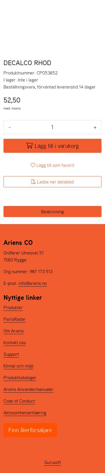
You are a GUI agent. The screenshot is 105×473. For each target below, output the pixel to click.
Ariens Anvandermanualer (29, 389)
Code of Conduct (19, 400)
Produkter (13, 307)
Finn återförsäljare (30, 430)
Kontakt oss (15, 342)
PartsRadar (15, 319)
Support (11, 354)
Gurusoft (52, 462)
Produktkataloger (20, 377)
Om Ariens (14, 330)
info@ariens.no (32, 283)
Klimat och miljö (19, 365)
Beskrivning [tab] (52, 211)
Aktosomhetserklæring (25, 412)
